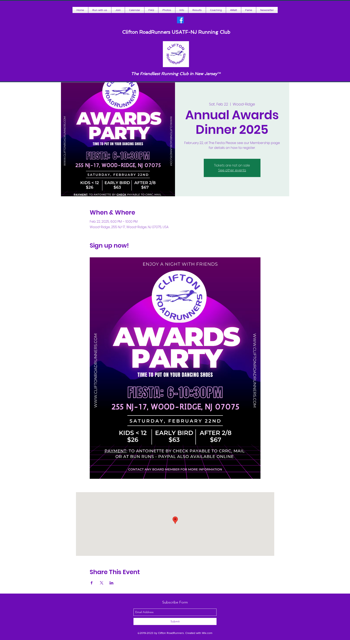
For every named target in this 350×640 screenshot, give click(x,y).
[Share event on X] (102, 582)
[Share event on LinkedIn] (111, 582)
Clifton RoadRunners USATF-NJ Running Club (176, 32)
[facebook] (180, 20)
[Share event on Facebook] (92, 582)
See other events (232, 170)
